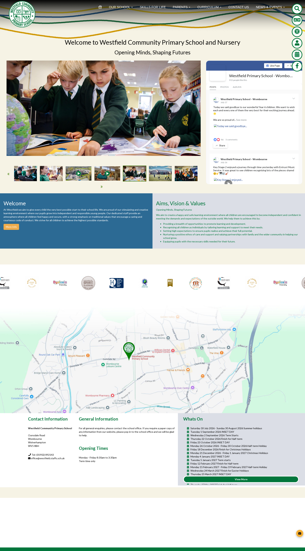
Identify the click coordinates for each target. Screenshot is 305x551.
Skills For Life (153, 7)
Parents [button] (181, 7)
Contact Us (238, 7)
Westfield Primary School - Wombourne (261, 75)
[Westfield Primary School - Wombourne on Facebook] (218, 73)
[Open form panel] (299, 533)
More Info (11, 226)
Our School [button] (120, 7)
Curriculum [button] (208, 7)
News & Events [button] (269, 7)
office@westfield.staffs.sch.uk (48, 458)
